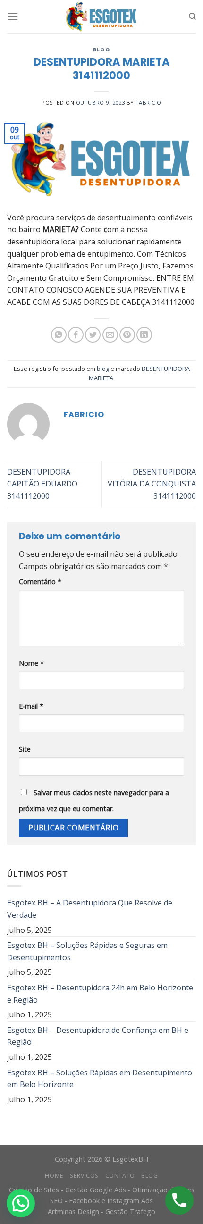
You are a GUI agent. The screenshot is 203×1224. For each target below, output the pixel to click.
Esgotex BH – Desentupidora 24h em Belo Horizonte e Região (100, 993)
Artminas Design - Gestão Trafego (101, 1211)
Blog (149, 1176)
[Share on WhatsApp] (59, 335)
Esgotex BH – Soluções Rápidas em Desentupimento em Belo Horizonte (99, 1078)
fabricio (148, 102)
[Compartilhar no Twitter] (93, 335)
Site (25, 749)
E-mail (31, 706)
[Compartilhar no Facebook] (76, 335)
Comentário (40, 581)
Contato (120, 1176)
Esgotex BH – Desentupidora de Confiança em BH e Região (97, 1036)
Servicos (84, 1176)
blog (101, 49)
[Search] (192, 16)
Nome (31, 663)
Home (54, 1176)
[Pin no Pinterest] (127, 335)
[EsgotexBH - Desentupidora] (101, 16)
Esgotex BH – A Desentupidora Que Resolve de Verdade (89, 908)
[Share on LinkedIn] (144, 335)
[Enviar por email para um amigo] (110, 335)
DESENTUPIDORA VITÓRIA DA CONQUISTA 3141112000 (152, 484)
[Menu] (12, 16)
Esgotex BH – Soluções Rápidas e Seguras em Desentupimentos (87, 951)
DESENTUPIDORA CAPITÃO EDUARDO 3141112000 (42, 484)
